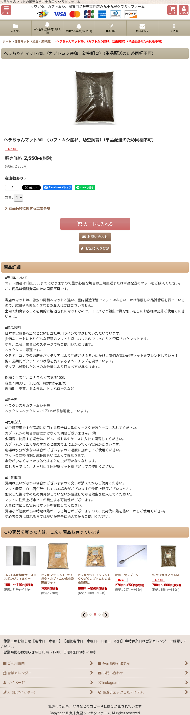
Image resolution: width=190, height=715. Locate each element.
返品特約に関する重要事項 (29, 208)
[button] (6, 10)
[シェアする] (12, 187)
